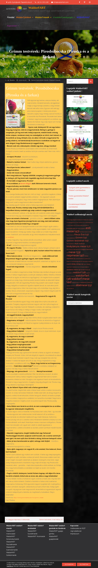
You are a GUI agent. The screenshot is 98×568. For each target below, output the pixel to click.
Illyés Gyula (80, 243)
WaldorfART (37, 7)
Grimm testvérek (39, 507)
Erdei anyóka (81, 228)
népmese (58, 507)
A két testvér (80, 222)
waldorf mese (40, 510)
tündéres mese (73, 270)
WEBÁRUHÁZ (82, 17)
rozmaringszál (76, 261)
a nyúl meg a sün (72, 225)
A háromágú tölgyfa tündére (74, 219)
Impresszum (74, 534)
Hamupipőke (71, 243)
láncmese (70, 249)
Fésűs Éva (81, 234)
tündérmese (85, 269)
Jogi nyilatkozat (75, 531)
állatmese (9, 507)
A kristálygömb (71, 222)
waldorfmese (76, 282)
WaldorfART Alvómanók (36, 536)
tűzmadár (70, 272)
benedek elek (72, 228)
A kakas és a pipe (88, 219)
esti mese (19, 507)
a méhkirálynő (88, 222)
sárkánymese (77, 267)
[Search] (90, 81)
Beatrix (12, 80)
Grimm (27, 507)
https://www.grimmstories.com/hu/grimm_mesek (28, 497)
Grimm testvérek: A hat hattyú (49, 519)
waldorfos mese (86, 282)
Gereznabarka (71, 238)
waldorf (79, 272)
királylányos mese (78, 246)
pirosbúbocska (11, 510)
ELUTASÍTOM (84, 564)
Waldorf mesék (42, 17)
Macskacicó (77, 249)
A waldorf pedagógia (63, 17)
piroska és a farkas (25, 510)
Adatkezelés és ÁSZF (78, 528)
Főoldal (10, 17)
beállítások (10, 566)
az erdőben (10, 237)
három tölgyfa (25, 183)
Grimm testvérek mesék (40, 80)
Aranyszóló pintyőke (83, 225)
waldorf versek (71, 285)
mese (50, 507)
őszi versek (70, 288)
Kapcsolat (12, 26)
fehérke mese (84, 231)
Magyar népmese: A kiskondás (19, 519)
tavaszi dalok (85, 267)
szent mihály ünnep (75, 264)
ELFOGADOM (69, 564)
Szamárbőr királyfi (87, 261)
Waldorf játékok (23, 17)
